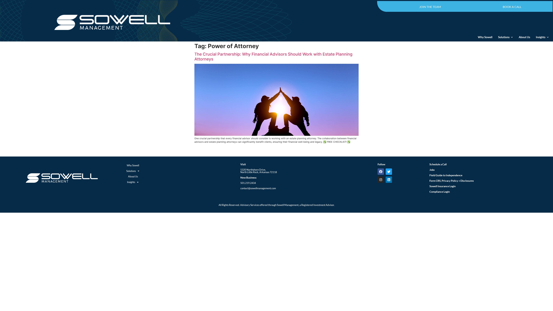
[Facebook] (381, 171)
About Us (524, 37)
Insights (540, 37)
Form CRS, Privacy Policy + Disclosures (451, 180)
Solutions (504, 37)
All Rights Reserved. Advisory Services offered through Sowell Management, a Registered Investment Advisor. (277, 204)
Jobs (432, 169)
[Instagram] (381, 180)
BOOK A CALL (512, 6)
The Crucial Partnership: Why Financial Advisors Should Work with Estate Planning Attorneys (273, 56)
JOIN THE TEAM (430, 6)
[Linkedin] (389, 180)
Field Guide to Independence (445, 175)
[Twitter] (389, 171)
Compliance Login (439, 191)
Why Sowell (485, 37)
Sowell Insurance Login (442, 186)
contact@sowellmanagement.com (258, 188)
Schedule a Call (438, 164)
